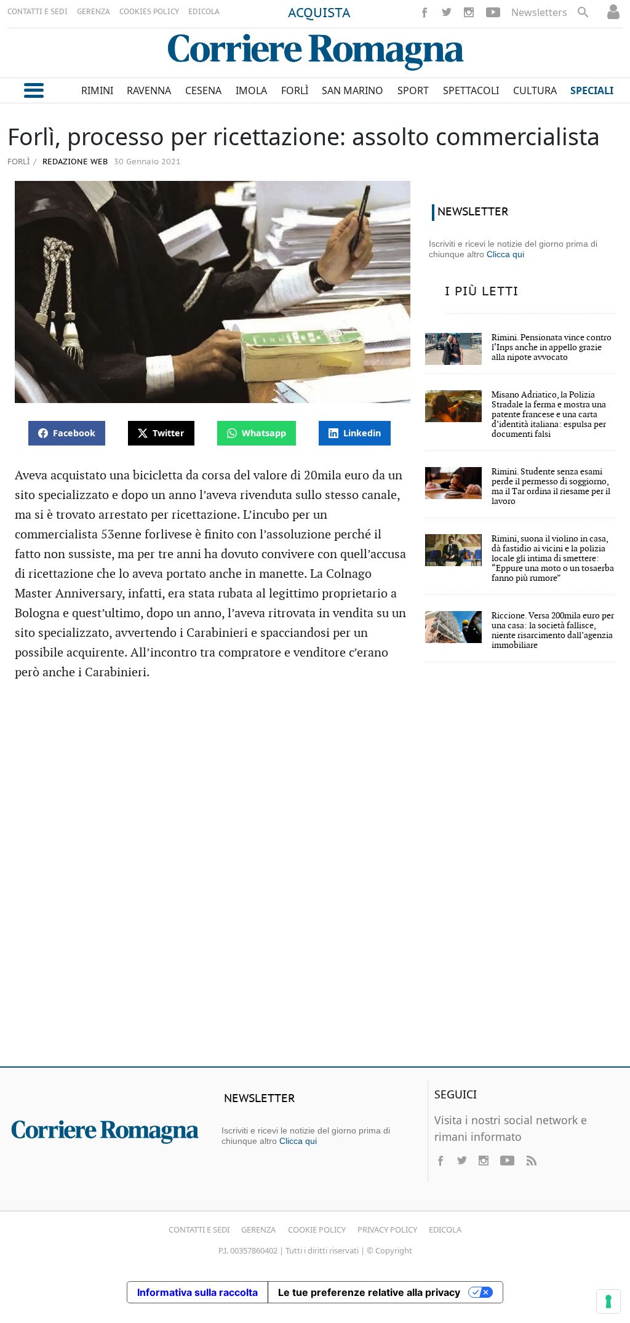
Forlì (18, 161)
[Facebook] (424, 12)
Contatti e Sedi (199, 1229)
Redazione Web (74, 162)
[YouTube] (493, 12)
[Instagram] (469, 12)
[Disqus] (315, 879)
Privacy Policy (387, 1229)
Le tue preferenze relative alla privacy (369, 1292)
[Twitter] (447, 12)
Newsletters (539, 12)
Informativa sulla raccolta (197, 1292)
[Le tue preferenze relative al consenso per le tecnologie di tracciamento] (608, 1301)
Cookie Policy (317, 1229)
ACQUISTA (319, 13)
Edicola (445, 1229)
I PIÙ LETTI (482, 291)
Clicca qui (505, 254)
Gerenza (258, 1229)
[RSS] (531, 1160)
